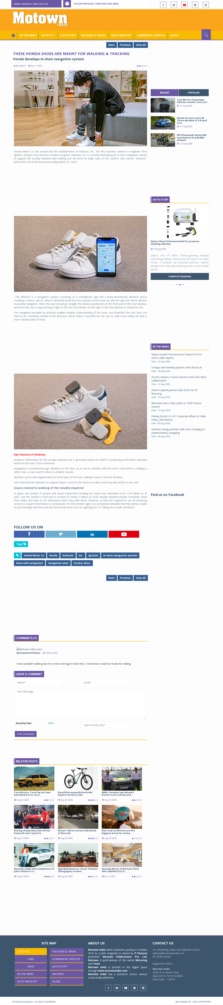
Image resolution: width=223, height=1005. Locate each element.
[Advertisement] (147, 20)
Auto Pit (23, 951)
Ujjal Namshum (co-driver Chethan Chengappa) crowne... (78, 870)
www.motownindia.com (112, 970)
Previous (125, 45)
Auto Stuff (68, 35)
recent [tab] (165, 92)
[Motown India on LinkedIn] (206, 5)
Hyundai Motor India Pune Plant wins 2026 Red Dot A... (120, 870)
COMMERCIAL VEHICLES (151, 35)
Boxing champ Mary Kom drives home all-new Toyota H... (32, 831)
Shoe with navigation (29, 563)
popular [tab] (193, 92)
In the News (28, 35)
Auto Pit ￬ (48, 35)
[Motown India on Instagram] (195, 5)
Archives (58, 974)
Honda (53, 555)
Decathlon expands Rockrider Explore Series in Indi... (75, 793)
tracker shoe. (82, 563)
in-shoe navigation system (120, 555)
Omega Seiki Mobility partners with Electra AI (176, 367)
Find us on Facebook (167, 494)
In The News (161, 346)
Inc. (81, 555)
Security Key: (24, 723)
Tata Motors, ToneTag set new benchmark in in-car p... (32, 793)
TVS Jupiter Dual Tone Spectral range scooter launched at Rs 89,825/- (117, 3)
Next (112, 45)
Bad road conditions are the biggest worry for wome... (118, 831)
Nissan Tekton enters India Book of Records (77, 831)
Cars (31, 959)
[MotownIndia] (42, 19)
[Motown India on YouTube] (184, 5)
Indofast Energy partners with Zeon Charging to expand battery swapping (178, 431)
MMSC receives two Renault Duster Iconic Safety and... (118, 793)
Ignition (93, 555)
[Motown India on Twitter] (174, 5)
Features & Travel (93, 35)
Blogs (174, 35)
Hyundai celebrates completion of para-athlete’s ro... (34, 870)
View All (141, 45)
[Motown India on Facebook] (163, 5)
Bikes (31, 966)
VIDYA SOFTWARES (202, 1001)
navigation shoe (58, 563)
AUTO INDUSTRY (121, 35)
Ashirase (68, 555)
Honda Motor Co (34, 555)
